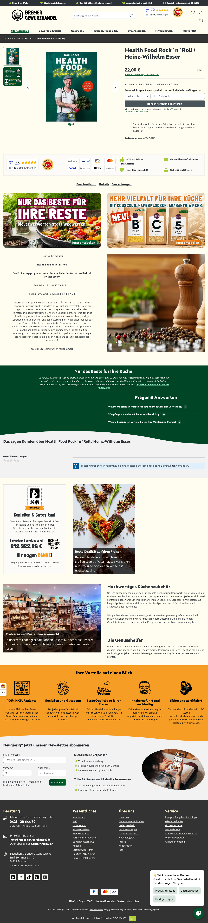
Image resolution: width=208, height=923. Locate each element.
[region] (60, 87)
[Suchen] (131, 15)
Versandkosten (96, 909)
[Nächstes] (115, 86)
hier (48, 566)
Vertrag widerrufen (83, 849)
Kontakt (77, 845)
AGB (171, 109)
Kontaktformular (42, 843)
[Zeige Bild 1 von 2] (70, 124)
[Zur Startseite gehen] (34, 15)
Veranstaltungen (128, 829)
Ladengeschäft (127, 825)
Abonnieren (57, 782)
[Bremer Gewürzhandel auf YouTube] (45, 877)
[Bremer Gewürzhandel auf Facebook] (13, 877)
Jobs (121, 849)
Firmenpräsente (173, 825)
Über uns (124, 817)
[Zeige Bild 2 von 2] (73, 124)
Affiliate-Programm (175, 841)
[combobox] (100, 15)
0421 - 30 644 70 (22, 821)
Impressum (79, 817)
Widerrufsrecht (81, 833)
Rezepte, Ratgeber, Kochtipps (181, 817)
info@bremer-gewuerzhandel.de (30, 839)
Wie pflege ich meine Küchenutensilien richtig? (134, 414)
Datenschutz (79, 825)
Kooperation (125, 845)
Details (104, 184)
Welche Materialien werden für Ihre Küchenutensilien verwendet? (145, 406)
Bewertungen (121, 184)
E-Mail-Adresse (12, 754)
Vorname (8, 767)
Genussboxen (172, 829)
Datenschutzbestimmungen (136, 111)
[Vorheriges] (27, 86)
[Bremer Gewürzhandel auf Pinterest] (37, 877)
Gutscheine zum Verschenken (181, 833)
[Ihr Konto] (201, 12)
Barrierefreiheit (81, 829)
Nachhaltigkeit (127, 837)
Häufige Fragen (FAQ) (84, 853)
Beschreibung (86, 184)
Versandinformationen (85, 837)
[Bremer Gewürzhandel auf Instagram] (21, 877)
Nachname (44, 767)
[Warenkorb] (201, 20)
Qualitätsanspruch (129, 833)
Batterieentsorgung (83, 841)
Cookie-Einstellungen (84, 857)
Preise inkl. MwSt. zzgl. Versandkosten (142, 74)
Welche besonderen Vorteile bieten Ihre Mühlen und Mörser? (142, 422)
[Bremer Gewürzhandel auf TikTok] (29, 877)
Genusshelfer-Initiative (131, 821)
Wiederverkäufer (174, 821)
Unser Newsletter (174, 837)
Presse (122, 841)
